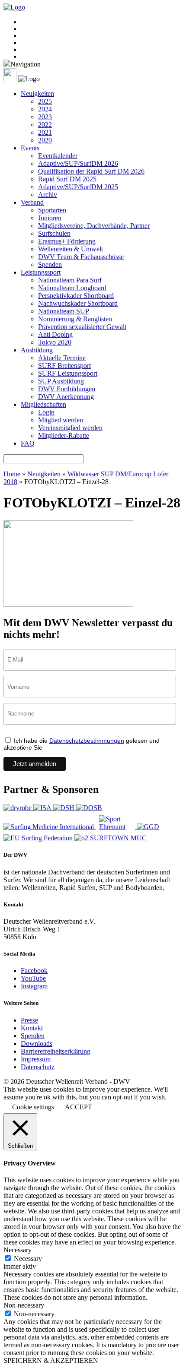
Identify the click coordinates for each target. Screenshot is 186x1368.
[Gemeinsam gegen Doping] (148, 826)
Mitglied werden (60, 420)
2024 (45, 109)
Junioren (49, 218)
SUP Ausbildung (61, 381)
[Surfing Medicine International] (49, 826)
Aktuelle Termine (62, 357)
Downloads (36, 1043)
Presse (29, 1020)
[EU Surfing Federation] (38, 838)
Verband (32, 202)
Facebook (34, 970)
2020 (45, 140)
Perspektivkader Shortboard (76, 295)
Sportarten (52, 210)
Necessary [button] (17, 1250)
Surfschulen (54, 233)
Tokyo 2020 (54, 342)
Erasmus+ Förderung (67, 241)
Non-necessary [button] (23, 1305)
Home (11, 474)
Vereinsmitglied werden (70, 427)
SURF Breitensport (64, 365)
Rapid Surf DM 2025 (67, 179)
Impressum (36, 1059)
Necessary (28, 1258)
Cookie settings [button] (33, 1107)
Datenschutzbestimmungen (86, 740)
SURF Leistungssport (67, 373)
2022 (45, 124)
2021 (45, 132)
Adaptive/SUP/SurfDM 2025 (78, 186)
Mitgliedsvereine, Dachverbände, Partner (94, 225)
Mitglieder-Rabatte (63, 435)
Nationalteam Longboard (72, 287)
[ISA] (43, 807)
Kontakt (32, 1028)
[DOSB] (89, 807)
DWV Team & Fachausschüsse (81, 256)
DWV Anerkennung (66, 396)
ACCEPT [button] (78, 1107)
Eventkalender (57, 155)
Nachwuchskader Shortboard (78, 303)
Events (30, 148)
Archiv (47, 194)
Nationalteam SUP (63, 311)
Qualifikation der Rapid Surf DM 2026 (91, 171)
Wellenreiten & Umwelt (70, 249)
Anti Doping (55, 334)
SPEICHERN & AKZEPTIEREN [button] (50, 1360)
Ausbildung (37, 350)
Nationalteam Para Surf (70, 280)
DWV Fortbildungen (66, 389)
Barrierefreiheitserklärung (55, 1051)
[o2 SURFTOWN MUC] (110, 838)
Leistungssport (41, 272)
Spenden (50, 264)
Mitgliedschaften (43, 404)
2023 (45, 116)
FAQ (28, 443)
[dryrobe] (18, 807)
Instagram (34, 986)
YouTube (33, 978)
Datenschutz (38, 1066)
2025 (45, 101)
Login (46, 412)
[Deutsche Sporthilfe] (64, 807)
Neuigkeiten (37, 93)
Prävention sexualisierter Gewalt (82, 326)
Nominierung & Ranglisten (75, 319)
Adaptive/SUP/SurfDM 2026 (78, 163)
